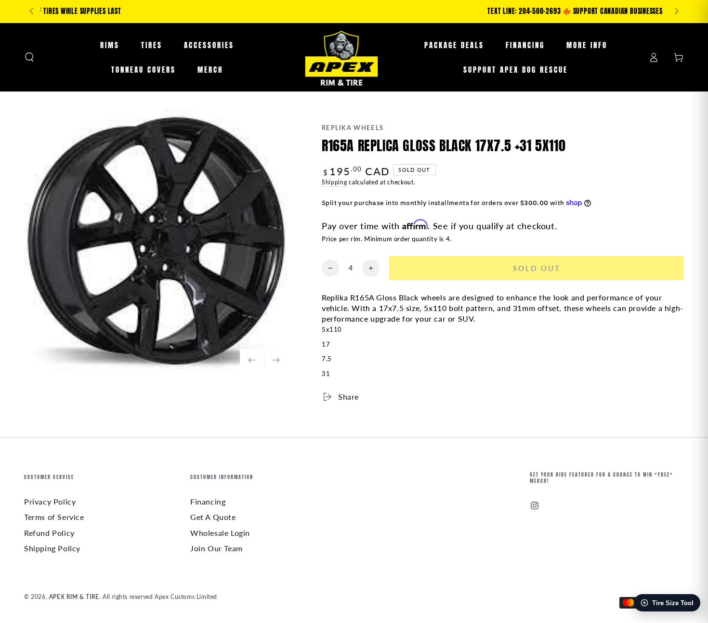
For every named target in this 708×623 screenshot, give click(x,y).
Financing (207, 501)
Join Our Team (216, 548)
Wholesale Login (220, 532)
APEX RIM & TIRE (74, 596)
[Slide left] (32, 11)
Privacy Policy (50, 501)
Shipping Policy (52, 548)
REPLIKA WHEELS (352, 127)
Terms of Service (54, 516)
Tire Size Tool (673, 603)
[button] (29, 57)
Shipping (334, 182)
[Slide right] (676, 11)
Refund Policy (49, 532)
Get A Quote (213, 516)
